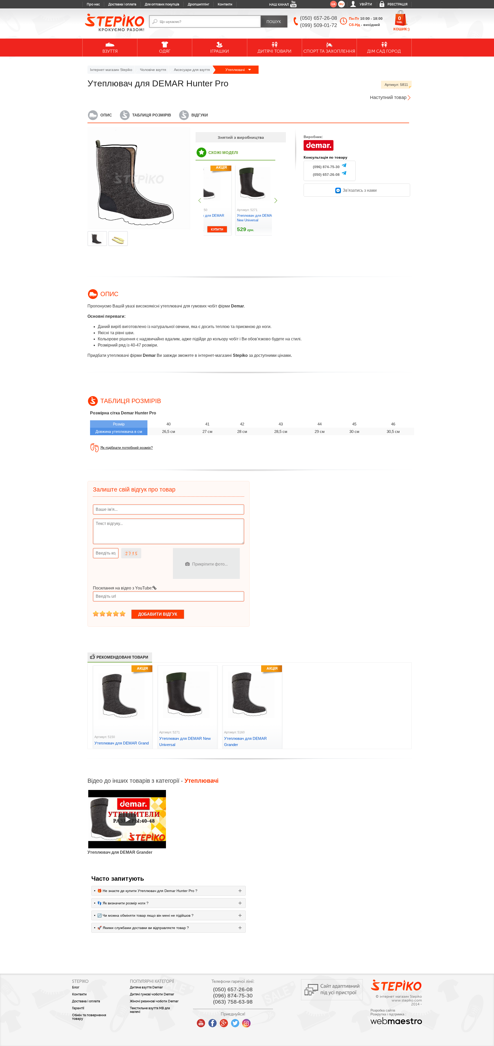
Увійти (366, 4)
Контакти (225, 4)
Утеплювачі (235, 70)
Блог (75, 987)
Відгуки (199, 115)
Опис (106, 115)
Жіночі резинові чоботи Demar (154, 1001)
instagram (246, 1021)
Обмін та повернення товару (89, 1017)
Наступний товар (388, 97)
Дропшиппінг (198, 4)
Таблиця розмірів (151, 115)
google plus (223, 1023)
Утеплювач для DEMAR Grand (121, 743)
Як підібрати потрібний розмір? (126, 447)
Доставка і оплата (122, 4)
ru (341, 4)
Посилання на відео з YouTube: (123, 588)
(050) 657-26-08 (326, 174)
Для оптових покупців (162, 4)
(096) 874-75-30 (326, 167)
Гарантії (78, 1008)
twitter (235, 1021)
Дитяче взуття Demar (146, 987)
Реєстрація (397, 4)
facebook (212, 1021)
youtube (201, 1021)
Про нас (93, 4)
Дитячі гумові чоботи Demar (152, 994)
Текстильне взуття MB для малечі (150, 1010)
